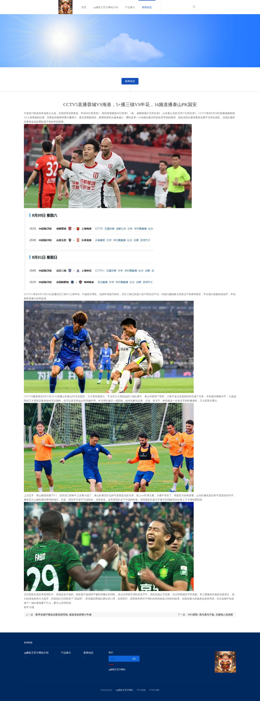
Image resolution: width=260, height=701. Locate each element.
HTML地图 (154, 690)
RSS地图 (141, 690)
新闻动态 (147, 7)
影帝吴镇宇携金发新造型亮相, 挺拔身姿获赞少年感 (63, 614)
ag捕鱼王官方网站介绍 (105, 7)
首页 (83, 7)
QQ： (135, 658)
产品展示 (130, 7)
